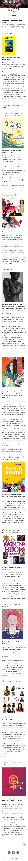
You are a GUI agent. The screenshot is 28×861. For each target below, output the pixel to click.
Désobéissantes (7, 355)
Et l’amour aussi (7, 33)
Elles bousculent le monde (11, 681)
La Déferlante (20, 85)
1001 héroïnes (10, 2)
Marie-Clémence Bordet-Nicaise (15, 79)
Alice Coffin (13, 73)
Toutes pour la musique (10, 195)
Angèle (4, 235)
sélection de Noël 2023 (8, 189)
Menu (14, 15)
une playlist (8, 172)
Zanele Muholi (7, 269)
